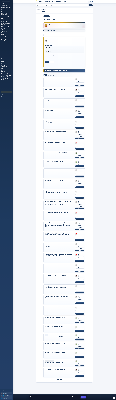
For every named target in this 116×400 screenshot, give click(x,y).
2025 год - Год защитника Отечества (5, 19)
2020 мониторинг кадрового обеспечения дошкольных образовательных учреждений (58, 255)
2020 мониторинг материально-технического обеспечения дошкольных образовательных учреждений (56, 298)
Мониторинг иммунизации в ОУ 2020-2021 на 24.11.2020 (58, 79)
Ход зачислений (49, 110)
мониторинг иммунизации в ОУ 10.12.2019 (55, 317)
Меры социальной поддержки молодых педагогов (6, 76)
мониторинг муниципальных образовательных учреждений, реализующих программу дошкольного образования (58, 245)
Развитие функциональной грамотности (5, 29)
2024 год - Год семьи (4, 21)
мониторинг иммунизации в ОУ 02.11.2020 (55, 100)
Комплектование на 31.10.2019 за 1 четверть (55, 369)
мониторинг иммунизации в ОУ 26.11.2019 (55, 336)
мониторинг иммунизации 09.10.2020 (54, 161)
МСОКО (2, 34)
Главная (2, 3)
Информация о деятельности (3, 48)
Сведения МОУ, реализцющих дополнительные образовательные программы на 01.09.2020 (56, 191)
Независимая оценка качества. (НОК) (4, 83)
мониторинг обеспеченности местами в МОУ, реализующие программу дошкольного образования (58, 234)
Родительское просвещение (3, 37)
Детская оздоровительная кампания (5, 45)
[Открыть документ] (46, 41)
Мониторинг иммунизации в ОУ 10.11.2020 (55, 89)
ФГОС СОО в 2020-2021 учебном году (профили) (57, 212)
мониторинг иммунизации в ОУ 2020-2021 (55, 131)
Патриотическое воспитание (4, 32)
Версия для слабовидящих (6, 1)
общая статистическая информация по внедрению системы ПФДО (57, 121)
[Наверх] (114, 398)
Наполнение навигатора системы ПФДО (55, 142)
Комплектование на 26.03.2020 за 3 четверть (56, 275)
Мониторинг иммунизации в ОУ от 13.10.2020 (56, 152)
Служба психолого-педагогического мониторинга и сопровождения (4, 79)
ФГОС (2, 68)
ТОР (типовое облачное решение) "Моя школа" (5, 14)
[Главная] (88, 1)
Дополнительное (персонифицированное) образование (5, 40)
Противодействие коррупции (4, 61)
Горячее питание (4, 9)
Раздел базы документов (48, 33)
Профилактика (3, 63)
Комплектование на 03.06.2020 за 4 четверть (56, 265)
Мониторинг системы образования (51, 55)
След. (72, 379)
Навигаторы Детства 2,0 (5, 26)
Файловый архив (46, 16)
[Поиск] (90, 1)
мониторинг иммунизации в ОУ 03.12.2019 (55, 326)
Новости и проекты (4, 5)
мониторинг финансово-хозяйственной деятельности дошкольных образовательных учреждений (58, 286)
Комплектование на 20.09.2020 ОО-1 (54, 170)
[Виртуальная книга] (6, 398)
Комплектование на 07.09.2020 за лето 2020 (56, 180)
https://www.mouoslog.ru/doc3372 (50, 65)
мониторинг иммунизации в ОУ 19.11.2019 (55, 343)
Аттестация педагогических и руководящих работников (5, 56)
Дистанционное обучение (5, 16)
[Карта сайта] (92, 1)
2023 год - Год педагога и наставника (5, 24)
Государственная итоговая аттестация (5, 71)
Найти (91, 5)
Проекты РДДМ (3, 52)
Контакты (2, 96)
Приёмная (2, 94)
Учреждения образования (5, 7)
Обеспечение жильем (4, 11)
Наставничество (4, 50)
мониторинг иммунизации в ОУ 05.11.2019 (55, 362)
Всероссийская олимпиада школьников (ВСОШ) (5, 66)
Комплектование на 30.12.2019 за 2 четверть (56, 307)
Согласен (83, 397)
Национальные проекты (5, 73)
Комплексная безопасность (5, 58)
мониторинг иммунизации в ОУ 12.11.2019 (55, 352)
